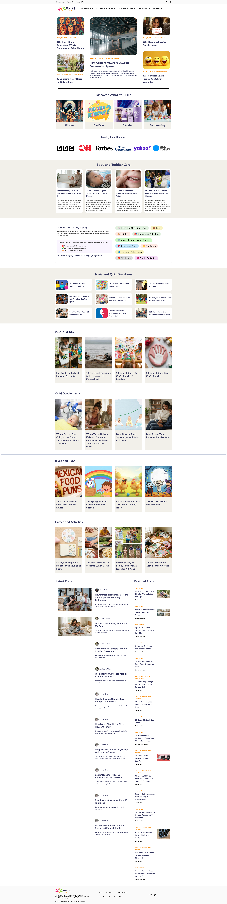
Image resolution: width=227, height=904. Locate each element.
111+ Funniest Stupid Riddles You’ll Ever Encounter (153, 78)
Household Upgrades (125, 8)
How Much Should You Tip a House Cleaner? (109, 725)
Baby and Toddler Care (113, 165)
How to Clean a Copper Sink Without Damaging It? (109, 700)
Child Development (67, 393)
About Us (109, 893)
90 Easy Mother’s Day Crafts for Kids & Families (127, 376)
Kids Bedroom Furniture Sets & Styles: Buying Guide (145, 612)
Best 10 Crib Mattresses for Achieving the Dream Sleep (145, 797)
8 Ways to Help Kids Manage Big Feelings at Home (68, 565)
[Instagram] (170, 2)
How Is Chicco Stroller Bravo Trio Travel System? (144, 835)
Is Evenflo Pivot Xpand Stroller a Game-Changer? (144, 855)
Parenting (156, 8)
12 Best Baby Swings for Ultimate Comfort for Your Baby (144, 684)
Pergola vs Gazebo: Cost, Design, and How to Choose (112, 751)
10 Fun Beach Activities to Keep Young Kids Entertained (98, 376)
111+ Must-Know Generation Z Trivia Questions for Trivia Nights (70, 45)
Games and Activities (69, 522)
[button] (171, 8)
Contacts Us (107, 897)
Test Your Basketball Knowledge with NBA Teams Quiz (117, 313)
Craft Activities (65, 332)
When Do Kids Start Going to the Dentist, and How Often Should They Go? (68, 439)
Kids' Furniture (139, 588)
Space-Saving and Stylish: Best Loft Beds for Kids (144, 630)
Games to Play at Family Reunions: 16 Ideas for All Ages (126, 565)
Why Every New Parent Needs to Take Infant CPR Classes (156, 193)
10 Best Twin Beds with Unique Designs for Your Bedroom (145, 815)
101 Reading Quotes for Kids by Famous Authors (111, 675)
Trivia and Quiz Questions (113, 274)
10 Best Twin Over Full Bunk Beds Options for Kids (144, 664)
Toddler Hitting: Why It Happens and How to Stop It (69, 193)
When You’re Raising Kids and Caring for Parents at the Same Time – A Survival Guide (97, 440)
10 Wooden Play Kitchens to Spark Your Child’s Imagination (144, 738)
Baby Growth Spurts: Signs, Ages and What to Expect (127, 437)
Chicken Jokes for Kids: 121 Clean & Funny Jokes (128, 504)
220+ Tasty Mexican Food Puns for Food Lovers (66, 504)
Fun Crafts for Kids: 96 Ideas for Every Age (68, 375)
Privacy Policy (118, 897)
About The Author (121, 893)
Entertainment (143, 8)
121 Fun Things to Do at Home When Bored (97, 564)
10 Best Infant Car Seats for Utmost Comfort (142, 758)
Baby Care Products (141, 697)
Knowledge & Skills (88, 8)
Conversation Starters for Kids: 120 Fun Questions (111, 650)
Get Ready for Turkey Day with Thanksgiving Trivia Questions (79, 299)
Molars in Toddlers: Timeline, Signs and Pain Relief (127, 193)
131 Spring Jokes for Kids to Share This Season (96, 504)
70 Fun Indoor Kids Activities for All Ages (157, 564)
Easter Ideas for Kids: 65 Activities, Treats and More (109, 776)
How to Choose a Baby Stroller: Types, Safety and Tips (144, 594)
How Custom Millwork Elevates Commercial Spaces (109, 64)
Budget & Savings (106, 8)
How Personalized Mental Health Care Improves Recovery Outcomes (111, 597)
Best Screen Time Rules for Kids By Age (157, 436)
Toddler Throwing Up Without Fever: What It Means (96, 193)
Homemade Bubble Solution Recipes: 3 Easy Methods (109, 826)
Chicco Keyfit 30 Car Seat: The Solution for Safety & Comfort (144, 778)
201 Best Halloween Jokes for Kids (156, 503)
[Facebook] (166, 2)
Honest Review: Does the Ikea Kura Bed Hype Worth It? (145, 873)
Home (101, 893)
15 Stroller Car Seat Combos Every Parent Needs (144, 704)
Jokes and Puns (65, 461)
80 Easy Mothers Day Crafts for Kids (157, 375)
